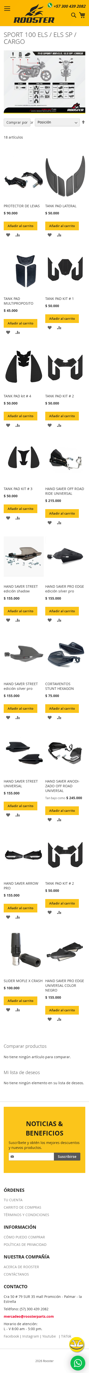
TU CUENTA (13, 1200)
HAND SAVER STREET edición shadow (21, 588)
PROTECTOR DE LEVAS (22, 206)
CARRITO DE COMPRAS (22, 1207)
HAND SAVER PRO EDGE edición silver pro (64, 588)
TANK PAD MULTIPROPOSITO (18, 301)
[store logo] (34, 13)
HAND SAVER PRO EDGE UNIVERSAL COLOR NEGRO (64, 985)
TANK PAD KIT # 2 (59, 396)
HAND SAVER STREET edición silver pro (21, 686)
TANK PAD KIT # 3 (18, 488)
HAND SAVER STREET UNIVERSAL (21, 783)
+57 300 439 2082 (69, 6)
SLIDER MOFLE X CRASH (23, 980)
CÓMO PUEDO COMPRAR (24, 1237)
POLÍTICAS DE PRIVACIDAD (25, 1244)
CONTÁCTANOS (16, 1274)
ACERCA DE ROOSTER (21, 1266)
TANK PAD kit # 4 (17, 396)
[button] (8, 234)
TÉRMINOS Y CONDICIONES (26, 1214)
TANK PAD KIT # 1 (59, 298)
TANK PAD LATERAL (60, 206)
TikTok (66, 1336)
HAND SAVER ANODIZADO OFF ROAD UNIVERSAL (62, 786)
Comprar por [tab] (17, 122)
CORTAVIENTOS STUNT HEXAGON (59, 686)
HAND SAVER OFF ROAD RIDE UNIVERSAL (64, 491)
